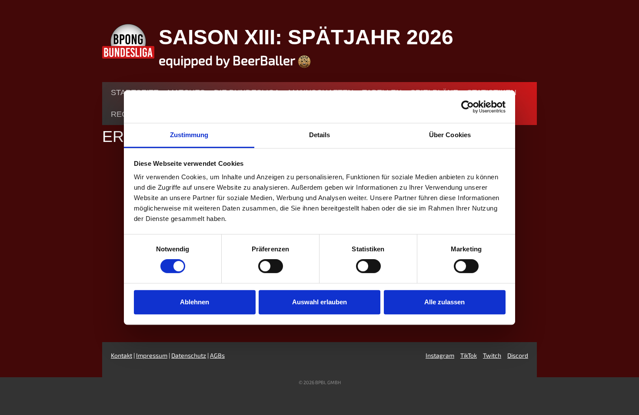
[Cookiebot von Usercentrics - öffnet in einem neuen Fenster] (467, 106)
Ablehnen (194, 302)
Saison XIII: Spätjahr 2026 (306, 37)
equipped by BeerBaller (228, 60)
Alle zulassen (444, 302)
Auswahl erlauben (319, 302)
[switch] (270, 266)
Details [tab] (319, 134)
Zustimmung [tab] (189, 134)
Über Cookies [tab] (450, 134)
